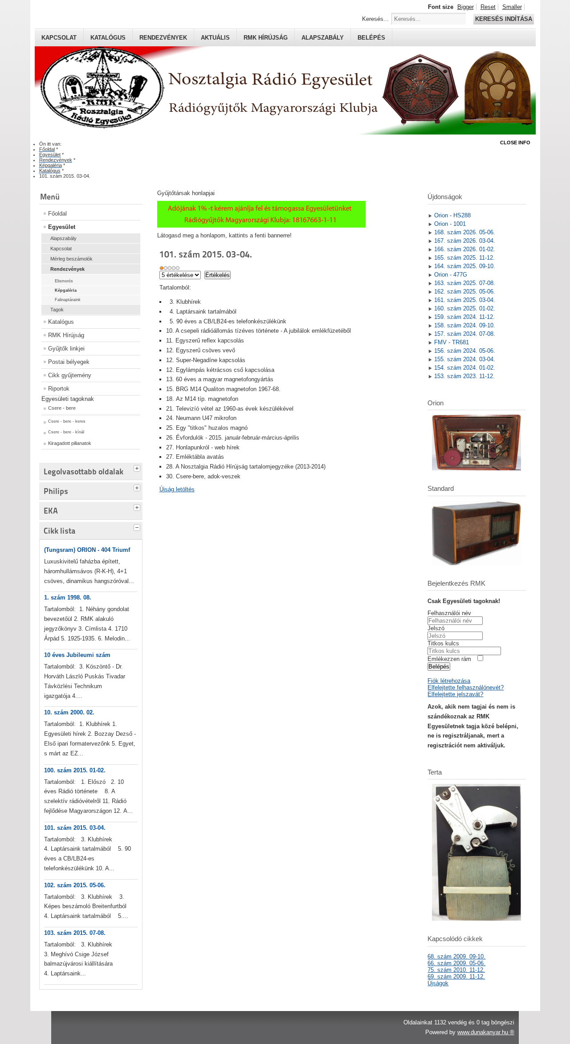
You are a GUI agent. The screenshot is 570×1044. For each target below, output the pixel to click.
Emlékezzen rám (449, 659)
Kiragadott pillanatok (69, 443)
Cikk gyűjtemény (69, 375)
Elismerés (64, 281)
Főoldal (57, 213)
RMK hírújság (266, 37)
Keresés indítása (503, 19)
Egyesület (61, 227)
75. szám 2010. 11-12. (456, 970)
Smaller (512, 7)
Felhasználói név (449, 613)
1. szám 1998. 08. (67, 597)
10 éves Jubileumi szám (77, 655)
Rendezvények (163, 37)
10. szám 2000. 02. (69, 712)
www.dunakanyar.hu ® (485, 1032)
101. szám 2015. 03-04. (75, 827)
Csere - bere (62, 408)
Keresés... (375, 19)
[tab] (138, 467)
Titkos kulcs (443, 643)
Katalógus (108, 37)
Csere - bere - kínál (66, 432)
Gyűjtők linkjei (66, 348)
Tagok (57, 309)
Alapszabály (322, 37)
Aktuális (215, 37)
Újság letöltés (177, 489)
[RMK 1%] (261, 225)
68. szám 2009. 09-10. (456, 956)
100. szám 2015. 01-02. (75, 770)
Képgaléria (66, 290)
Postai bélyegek (69, 362)
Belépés (371, 37)
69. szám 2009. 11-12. (456, 976)
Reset (488, 7)
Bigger (465, 7)
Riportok (58, 388)
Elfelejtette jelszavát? (455, 694)
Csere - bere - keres (67, 421)
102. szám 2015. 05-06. (75, 885)
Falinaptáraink (68, 300)
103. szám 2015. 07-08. (75, 933)
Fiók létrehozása (449, 680)
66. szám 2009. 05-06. (456, 963)
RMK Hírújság (66, 335)
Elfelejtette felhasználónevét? (466, 687)
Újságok (438, 983)
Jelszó (436, 628)
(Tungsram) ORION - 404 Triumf (87, 549)
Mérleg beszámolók (71, 258)
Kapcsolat (59, 37)
